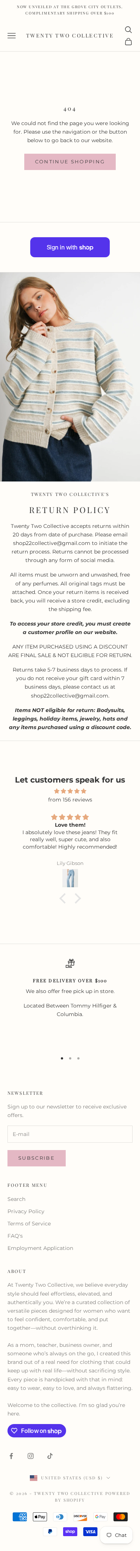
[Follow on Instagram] (30, 1456)
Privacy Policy (25, 1211)
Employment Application (40, 1248)
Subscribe (36, 1158)
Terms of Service (29, 1223)
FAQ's (15, 1235)
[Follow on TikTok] (50, 1456)
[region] (70, 1002)
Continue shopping (70, 161)
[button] (64, 898)
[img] (70, 791)
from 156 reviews (70, 799)
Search (16, 1199)
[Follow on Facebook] (11, 1456)
